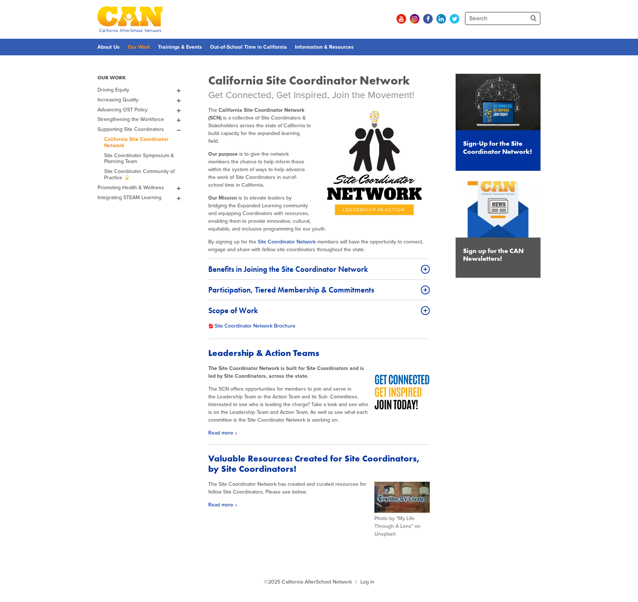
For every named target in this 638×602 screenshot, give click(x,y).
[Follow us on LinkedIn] (441, 19)
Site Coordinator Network (287, 242)
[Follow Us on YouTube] (401, 19)
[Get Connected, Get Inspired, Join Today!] (402, 392)
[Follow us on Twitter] (454, 19)
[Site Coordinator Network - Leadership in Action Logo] (374, 163)
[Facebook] (428, 19)
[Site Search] (534, 18)
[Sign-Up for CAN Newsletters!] (388, 19)
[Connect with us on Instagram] (414, 19)
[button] (319, 269)
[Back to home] (129, 19)
